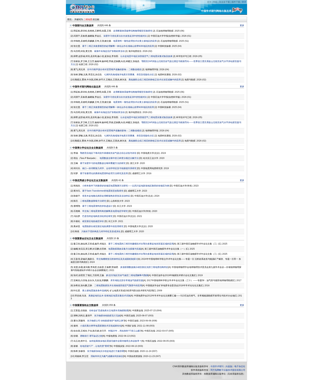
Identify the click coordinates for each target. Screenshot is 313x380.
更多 (242, 25)
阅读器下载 (224, 2)
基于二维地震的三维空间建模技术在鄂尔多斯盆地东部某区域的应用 (141, 244)
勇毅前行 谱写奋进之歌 (91, 336)
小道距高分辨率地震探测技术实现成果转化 (100, 325)
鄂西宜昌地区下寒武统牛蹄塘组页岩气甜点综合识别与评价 (108, 153)
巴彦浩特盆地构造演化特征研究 (97, 216)
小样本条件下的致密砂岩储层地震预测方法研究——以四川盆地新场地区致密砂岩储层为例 (125, 185)
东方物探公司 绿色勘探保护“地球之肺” (105, 320)
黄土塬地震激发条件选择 (94, 290)
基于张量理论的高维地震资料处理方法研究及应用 (104, 173)
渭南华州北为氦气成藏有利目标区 (107, 356)
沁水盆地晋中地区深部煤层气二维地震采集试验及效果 (146, 56)
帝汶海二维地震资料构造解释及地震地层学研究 (105, 211)
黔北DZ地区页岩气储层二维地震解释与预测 (127, 275)
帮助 (215, 2)
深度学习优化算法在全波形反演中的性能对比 (125, 36)
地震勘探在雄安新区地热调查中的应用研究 (103, 226)
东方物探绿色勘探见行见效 (107, 315)
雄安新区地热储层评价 (93, 221)
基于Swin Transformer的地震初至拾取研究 (103, 191)
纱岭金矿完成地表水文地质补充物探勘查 (108, 310)
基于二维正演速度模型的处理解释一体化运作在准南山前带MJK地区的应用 (118, 46)
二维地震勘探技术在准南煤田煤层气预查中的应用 (118, 285)
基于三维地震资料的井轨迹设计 (97, 206)
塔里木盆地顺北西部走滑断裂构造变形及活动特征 (106, 196)
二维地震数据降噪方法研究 (93, 201)
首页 (209, 2)
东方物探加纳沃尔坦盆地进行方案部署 (105, 351)
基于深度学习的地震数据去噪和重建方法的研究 (103, 163)
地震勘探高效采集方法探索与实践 (124, 249)
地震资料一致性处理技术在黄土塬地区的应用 (135, 41)
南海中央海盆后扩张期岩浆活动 (109, 51)
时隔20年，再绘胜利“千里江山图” (124, 331)
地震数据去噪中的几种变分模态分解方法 (119, 158)
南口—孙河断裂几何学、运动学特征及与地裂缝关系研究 (109, 168)
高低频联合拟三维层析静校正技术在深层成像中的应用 (155, 79)
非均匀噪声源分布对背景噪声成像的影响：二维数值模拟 (114, 69)
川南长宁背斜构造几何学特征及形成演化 (100, 231)
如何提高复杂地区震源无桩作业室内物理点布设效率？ (115, 341)
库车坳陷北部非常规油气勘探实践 (126, 280)
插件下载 (235, 2)
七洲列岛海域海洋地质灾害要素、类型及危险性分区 (129, 74)
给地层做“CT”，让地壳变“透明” (95, 346)
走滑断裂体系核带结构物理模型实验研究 (132, 31)
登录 (244, 2)
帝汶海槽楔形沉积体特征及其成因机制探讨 (117, 259)
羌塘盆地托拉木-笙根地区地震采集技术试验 (109, 295)
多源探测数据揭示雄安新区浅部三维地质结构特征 (144, 267)
